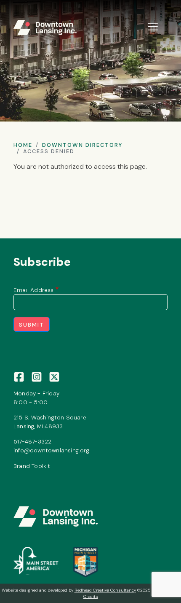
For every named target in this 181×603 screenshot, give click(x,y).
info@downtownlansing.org (51, 450)
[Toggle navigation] (152, 27)
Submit (31, 324)
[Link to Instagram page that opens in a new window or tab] (36, 376)
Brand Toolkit (32, 466)
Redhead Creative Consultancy (105, 590)
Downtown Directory (82, 145)
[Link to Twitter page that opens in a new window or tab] (54, 376)
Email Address (33, 290)
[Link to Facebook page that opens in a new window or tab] (18, 376)
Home (22, 145)
